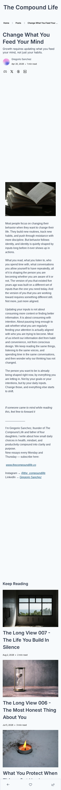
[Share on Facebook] (5, 71)
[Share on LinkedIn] (25, 71)
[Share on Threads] (18, 71)
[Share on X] (11, 71)
